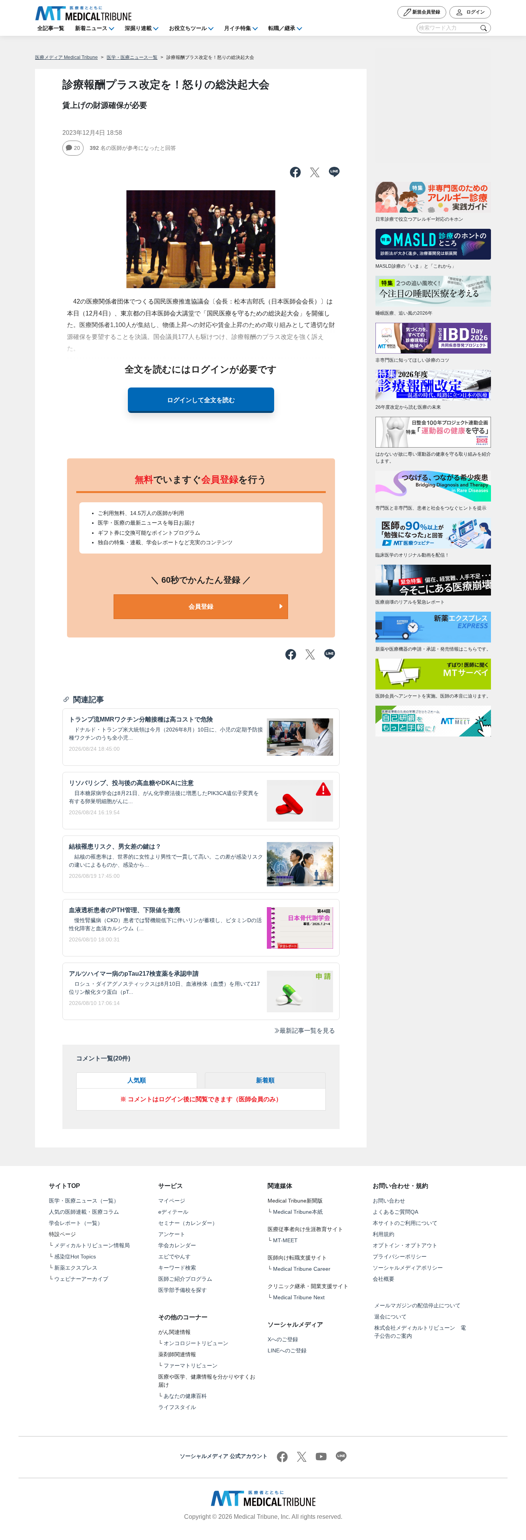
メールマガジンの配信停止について (417, 1305)
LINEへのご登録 (287, 1350)
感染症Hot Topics (75, 1256)
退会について (390, 1317)
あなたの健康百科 (185, 1396)
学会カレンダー (177, 1245)
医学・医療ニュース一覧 (132, 57)
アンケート (171, 1234)
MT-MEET (285, 1240)
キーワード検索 (177, 1268)
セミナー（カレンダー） (188, 1223)
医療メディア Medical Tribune (66, 57)
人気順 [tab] (136, 1080)
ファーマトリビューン (191, 1365)
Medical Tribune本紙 (298, 1212)
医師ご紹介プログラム (185, 1279)
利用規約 (383, 1234)
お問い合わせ (389, 1201)
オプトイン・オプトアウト (405, 1245)
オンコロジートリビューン (196, 1343)
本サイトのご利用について (405, 1223)
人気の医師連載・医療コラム (84, 1212)
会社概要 (383, 1279)
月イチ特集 (237, 28)
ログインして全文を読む (201, 400)
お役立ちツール (188, 28)
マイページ (171, 1201)
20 (77, 148)
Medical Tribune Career (301, 1269)
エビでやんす (174, 1256)
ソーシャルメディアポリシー (408, 1268)
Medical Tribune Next (299, 1297)
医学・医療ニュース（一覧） (84, 1201)
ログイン (475, 12)
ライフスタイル (177, 1407)
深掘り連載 (138, 28)
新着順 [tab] (265, 1080)
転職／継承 (281, 28)
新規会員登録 (425, 12)
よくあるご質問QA (395, 1212)
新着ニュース (91, 28)
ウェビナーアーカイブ (81, 1279)
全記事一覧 (50, 28)
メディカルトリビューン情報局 (92, 1245)
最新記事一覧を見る (307, 1030)
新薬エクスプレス (75, 1268)
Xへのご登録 (283, 1339)
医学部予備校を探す (182, 1290)
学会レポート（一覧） (76, 1223)
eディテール (173, 1212)
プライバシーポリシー (400, 1256)
